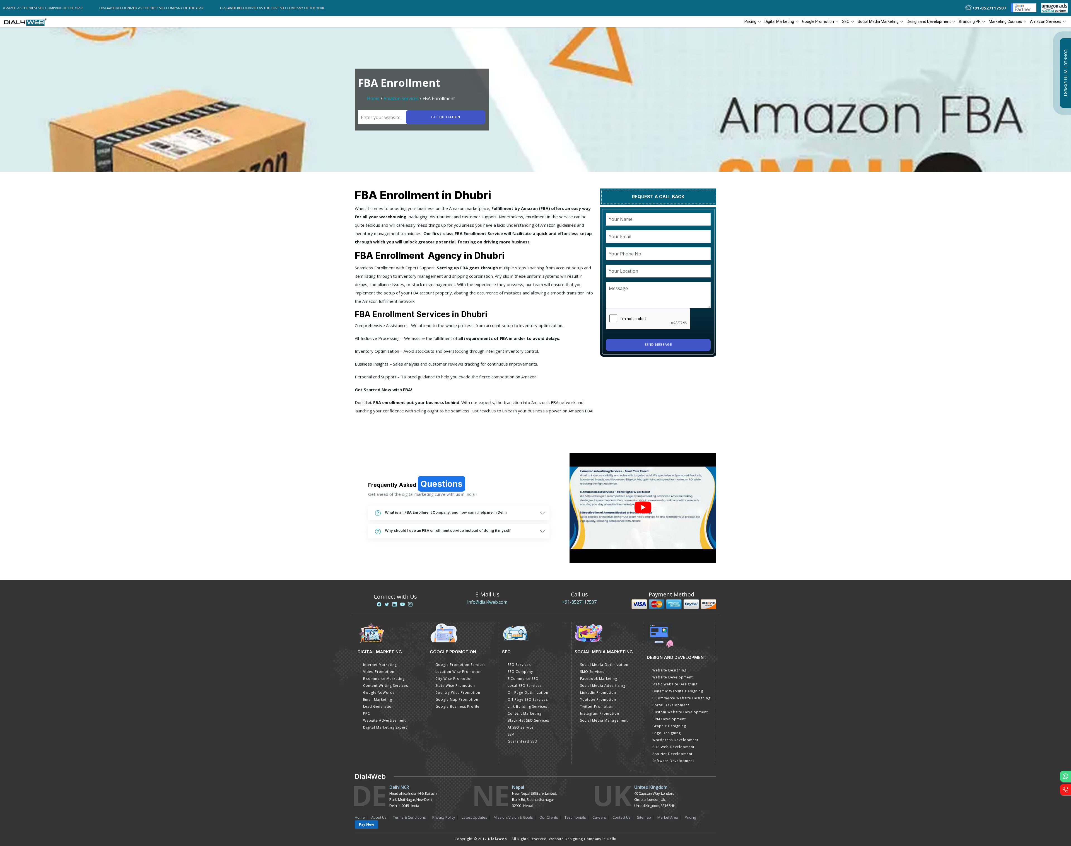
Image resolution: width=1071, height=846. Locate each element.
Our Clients (548, 817)
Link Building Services (527, 706)
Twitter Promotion (597, 706)
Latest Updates (474, 817)
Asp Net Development (672, 753)
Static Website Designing (675, 684)
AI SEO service (521, 727)
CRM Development (669, 719)
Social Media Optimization (604, 664)
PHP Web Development (673, 747)
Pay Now (366, 824)
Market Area (667, 817)
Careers (599, 817)
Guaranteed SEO (522, 741)
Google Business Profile (457, 706)
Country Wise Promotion (457, 692)
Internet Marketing (380, 664)
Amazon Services (401, 98)
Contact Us (621, 817)
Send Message (658, 345)
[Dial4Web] (27, 22)
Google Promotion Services (460, 664)
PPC (366, 713)
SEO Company (520, 671)
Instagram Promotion (599, 713)
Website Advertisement (384, 720)
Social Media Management (604, 720)
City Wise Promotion (454, 678)
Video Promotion (378, 671)
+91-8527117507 (579, 602)
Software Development (673, 760)
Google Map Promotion (456, 699)
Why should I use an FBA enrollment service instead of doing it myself (448, 530)
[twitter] (387, 604)
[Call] (1065, 789)
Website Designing (669, 670)
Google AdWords (379, 692)
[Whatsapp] (1065, 776)
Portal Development (670, 705)
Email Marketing (377, 699)
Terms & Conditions (409, 817)
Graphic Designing (669, 726)
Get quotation (445, 117)
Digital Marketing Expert (385, 727)
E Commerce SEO (523, 678)
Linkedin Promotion (598, 692)
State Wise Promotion (455, 685)
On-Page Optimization (528, 692)
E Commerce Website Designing (681, 698)
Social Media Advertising (602, 685)
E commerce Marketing (384, 678)
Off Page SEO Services (528, 699)
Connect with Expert (1065, 73)
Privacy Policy (443, 817)
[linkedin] (394, 604)
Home (373, 98)
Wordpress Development (675, 740)
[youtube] (402, 604)
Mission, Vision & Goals (513, 817)
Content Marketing (524, 713)
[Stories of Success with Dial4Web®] (643, 508)
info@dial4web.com (487, 602)
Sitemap (644, 817)
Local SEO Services (525, 685)
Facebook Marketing (598, 678)
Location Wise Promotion (458, 671)
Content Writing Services (385, 685)
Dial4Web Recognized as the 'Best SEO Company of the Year (63, 8)
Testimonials (575, 817)
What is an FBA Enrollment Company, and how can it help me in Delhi (446, 512)
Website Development (672, 677)
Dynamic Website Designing (677, 691)
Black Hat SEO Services (528, 720)
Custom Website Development (680, 712)
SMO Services (592, 671)
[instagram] (410, 604)
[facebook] (379, 604)
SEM (511, 734)
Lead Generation (378, 706)
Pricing (750, 21)
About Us (379, 817)
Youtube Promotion (598, 699)
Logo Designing (666, 733)
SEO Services (519, 664)
